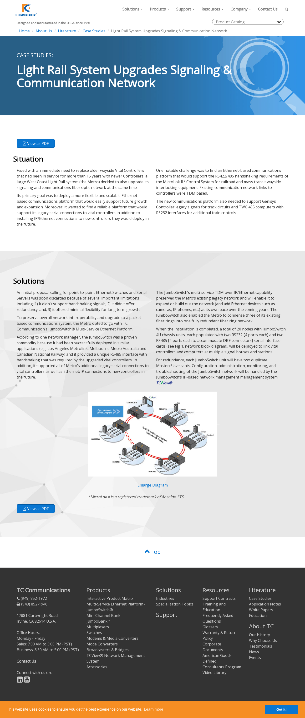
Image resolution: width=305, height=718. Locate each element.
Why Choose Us (263, 640)
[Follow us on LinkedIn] (20, 680)
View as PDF (37, 143)
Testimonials (260, 646)
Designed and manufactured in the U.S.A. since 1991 (53, 23)
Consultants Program (222, 666)
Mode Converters (102, 644)
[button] (132, 9)
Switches (94, 632)
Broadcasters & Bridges (107, 649)
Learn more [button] (153, 709)
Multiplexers (97, 626)
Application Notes (265, 604)
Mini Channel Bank (103, 615)
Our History (259, 634)
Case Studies (93, 31)
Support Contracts (219, 598)
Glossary (210, 626)
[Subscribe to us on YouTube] (27, 680)
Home (24, 31)
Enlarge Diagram (152, 485)
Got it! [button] (281, 709)
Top (155, 552)
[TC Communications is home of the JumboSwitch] (25, 9)
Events (255, 657)
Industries (165, 598)
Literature (67, 31)
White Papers (261, 609)
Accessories (96, 666)
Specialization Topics (174, 604)
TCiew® (164, 382)
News (254, 651)
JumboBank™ (98, 621)
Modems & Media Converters (112, 638)
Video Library (214, 672)
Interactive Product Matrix (109, 598)
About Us (44, 31)
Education (258, 615)
